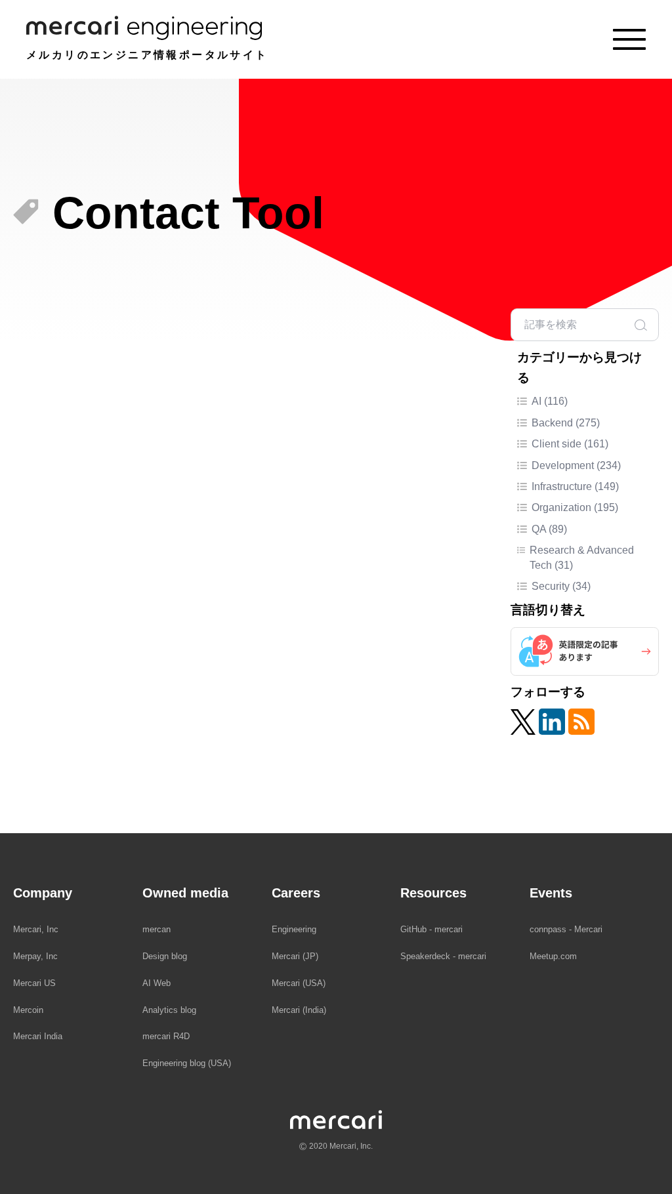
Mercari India (37, 1036)
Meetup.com (553, 956)
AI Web (156, 983)
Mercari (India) (299, 1010)
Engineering (294, 929)
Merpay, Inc (35, 956)
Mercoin (28, 1010)
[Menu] (629, 39)
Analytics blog (169, 1010)
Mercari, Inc (35, 929)
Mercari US (34, 983)
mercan (156, 929)
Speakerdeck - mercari (443, 956)
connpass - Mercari (566, 929)
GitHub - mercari (431, 929)
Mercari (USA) (299, 983)
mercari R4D (166, 1036)
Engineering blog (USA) (186, 1063)
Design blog (164, 956)
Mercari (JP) (295, 956)
